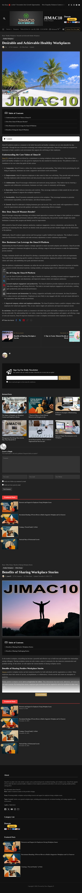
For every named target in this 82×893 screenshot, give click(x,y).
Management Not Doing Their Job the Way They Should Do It (13, 439)
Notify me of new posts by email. (12, 485)
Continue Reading (41, 694)
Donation (16, 29)
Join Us (28, 29)
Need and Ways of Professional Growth (29, 539)
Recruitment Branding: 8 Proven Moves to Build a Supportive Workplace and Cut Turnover (42, 515)
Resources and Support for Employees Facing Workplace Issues (35, 502)
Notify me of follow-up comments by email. (15, 481)
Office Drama (9, 564)
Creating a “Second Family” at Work (28, 527)
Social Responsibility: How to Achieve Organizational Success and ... (40, 440)
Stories (8, 29)
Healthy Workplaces (11, 35)
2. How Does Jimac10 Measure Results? (16, 121)
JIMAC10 (53, 17)
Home (3, 35)
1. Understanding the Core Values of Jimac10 (18, 117)
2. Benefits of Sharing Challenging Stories (17, 651)
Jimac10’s (5, 158)
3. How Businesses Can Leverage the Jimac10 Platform (20, 126)
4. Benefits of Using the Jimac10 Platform (17, 130)
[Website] (9, 353)
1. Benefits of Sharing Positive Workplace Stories (19, 647)
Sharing (4, 672)
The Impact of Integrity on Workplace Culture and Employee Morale (13, 416)
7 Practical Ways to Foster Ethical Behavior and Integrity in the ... (38, 416)
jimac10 (9, 576)
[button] (41, 788)
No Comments (14, 47)
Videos (22, 29)
